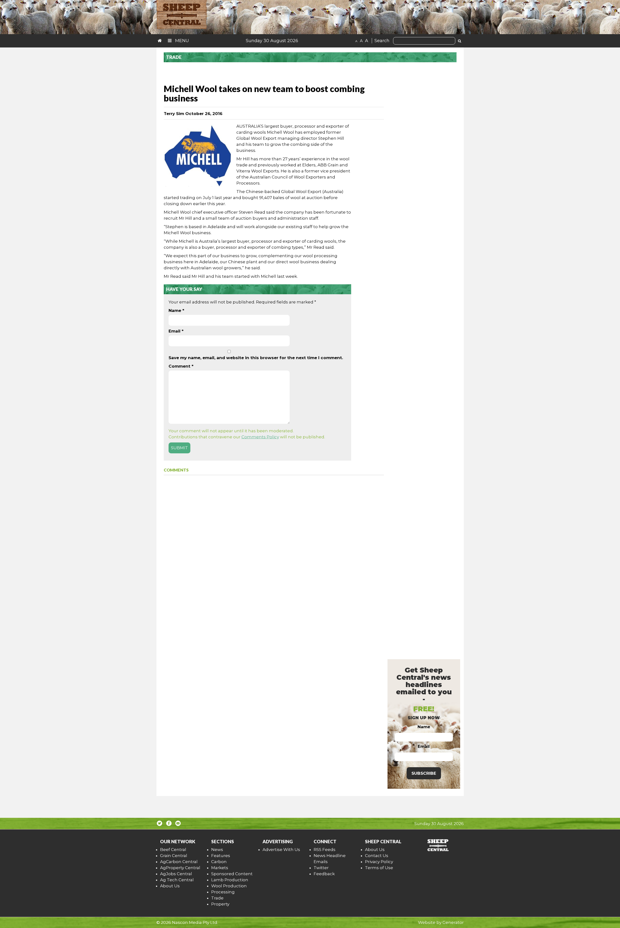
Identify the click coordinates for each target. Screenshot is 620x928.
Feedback (324, 873)
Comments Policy (260, 436)
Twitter (321, 867)
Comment (181, 366)
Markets (219, 867)
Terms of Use (379, 867)
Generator (453, 922)
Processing (223, 891)
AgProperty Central (180, 867)
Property (220, 904)
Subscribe (423, 773)
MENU (181, 40)
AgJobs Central (176, 873)
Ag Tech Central (177, 879)
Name (176, 310)
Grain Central (173, 855)
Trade (217, 898)
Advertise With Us (281, 849)
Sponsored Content (232, 873)
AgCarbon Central (179, 861)
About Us (170, 885)
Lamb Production (229, 879)
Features (220, 855)
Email (176, 331)
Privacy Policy (379, 861)
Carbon (219, 861)
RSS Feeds (324, 849)
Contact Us (376, 855)
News (217, 849)
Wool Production (229, 885)
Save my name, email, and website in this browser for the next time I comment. (256, 357)
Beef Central (173, 849)
